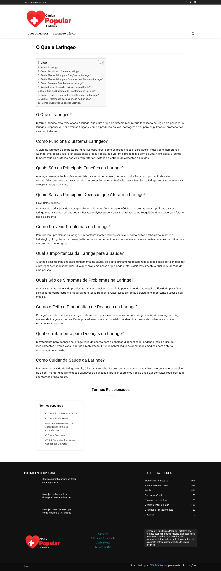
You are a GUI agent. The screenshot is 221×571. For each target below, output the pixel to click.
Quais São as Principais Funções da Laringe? (65, 75)
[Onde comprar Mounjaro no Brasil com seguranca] (32, 483)
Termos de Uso (103, 546)
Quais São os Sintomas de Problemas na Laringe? (68, 91)
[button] (193, 34)
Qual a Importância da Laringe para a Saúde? (65, 87)
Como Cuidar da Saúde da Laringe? (61, 102)
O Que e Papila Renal (56, 418)
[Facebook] (186, 2)
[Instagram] (190, 2)
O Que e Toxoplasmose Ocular (61, 413)
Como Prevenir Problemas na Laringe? (62, 83)
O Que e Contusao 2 (56, 435)
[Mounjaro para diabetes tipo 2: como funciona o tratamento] (32, 514)
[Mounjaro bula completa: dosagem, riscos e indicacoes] (32, 498)
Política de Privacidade (103, 538)
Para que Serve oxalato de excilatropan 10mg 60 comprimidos (59, 427)
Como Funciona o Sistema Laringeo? (61, 71)
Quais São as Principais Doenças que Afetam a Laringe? (71, 79)
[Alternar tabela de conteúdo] (99, 63)
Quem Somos (103, 542)
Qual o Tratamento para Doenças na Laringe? (65, 98)
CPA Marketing (158, 565)
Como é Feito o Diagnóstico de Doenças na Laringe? (69, 95)
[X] (195, 2)
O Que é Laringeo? (50, 67)
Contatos (103, 533)
